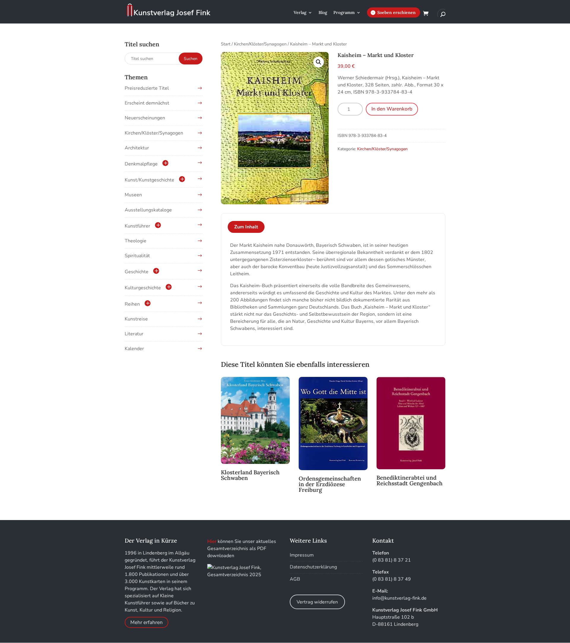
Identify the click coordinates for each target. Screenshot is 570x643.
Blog (323, 12)
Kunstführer (137, 226)
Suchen (190, 58)
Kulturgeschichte (143, 288)
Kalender (134, 348)
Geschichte (136, 271)
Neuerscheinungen (145, 118)
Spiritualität (137, 255)
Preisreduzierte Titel (147, 88)
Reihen (132, 304)
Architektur (137, 148)
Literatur (134, 334)
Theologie (135, 241)
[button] (318, 62)
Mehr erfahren (146, 622)
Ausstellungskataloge (148, 210)
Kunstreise (136, 319)
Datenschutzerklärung (313, 567)
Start (225, 44)
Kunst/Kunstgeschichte (149, 180)
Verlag (300, 12)
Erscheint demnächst (147, 103)
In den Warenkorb (391, 108)
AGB (295, 579)
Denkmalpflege (141, 164)
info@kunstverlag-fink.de (399, 598)
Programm (344, 12)
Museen (133, 195)
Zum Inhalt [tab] (246, 227)
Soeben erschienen (396, 12)
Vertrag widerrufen (317, 602)
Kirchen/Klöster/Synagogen (260, 44)
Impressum (302, 555)
